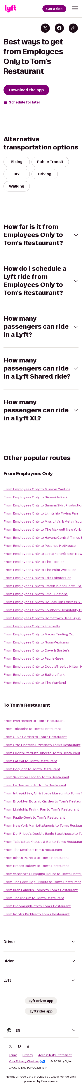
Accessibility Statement (55, 1055)
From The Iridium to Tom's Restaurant (33, 898)
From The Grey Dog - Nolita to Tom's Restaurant (42, 882)
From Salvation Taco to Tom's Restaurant (36, 777)
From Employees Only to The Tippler (33, 561)
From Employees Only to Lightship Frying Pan (40, 513)
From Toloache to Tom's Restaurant (32, 728)
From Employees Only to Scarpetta (31, 626)
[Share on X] (45, 28)
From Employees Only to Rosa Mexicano (36, 642)
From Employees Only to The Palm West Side (39, 569)
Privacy (28, 1055)
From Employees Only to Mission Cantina (36, 489)
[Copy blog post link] (73, 28)
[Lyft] (10, 9)
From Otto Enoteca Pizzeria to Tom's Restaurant (41, 745)
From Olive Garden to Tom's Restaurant (35, 737)
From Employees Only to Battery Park (34, 674)
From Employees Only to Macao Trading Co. (38, 634)
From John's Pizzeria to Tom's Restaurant (36, 857)
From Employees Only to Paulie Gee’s (33, 658)
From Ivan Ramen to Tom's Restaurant (34, 720)
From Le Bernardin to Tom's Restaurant (34, 785)
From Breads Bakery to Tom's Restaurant (36, 865)
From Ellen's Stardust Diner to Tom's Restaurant (41, 753)
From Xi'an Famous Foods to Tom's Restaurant (40, 890)
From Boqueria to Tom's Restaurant (31, 769)
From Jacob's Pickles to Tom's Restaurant (36, 914)
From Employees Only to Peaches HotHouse (39, 545)
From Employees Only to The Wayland (34, 682)
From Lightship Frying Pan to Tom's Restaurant (41, 809)
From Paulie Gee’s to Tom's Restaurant (34, 817)
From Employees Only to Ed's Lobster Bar (37, 578)
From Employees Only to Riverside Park (35, 497)
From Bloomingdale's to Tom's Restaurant (37, 906)
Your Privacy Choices (24, 1061)
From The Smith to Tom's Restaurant (32, 849)
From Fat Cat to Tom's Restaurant (30, 761)
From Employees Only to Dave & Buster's (36, 650)
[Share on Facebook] (59, 28)
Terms (13, 1055)
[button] (75, 8)
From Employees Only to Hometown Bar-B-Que (42, 618)
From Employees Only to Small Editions (35, 594)
